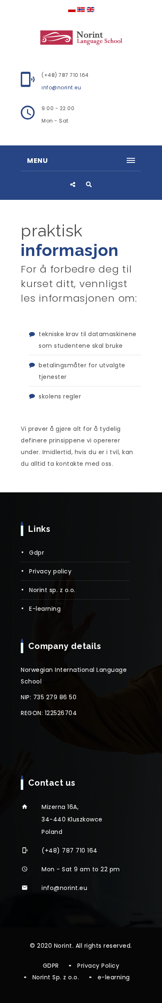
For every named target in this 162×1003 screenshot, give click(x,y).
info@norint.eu (61, 87)
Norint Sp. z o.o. (52, 590)
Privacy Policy (50, 571)
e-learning (45, 609)
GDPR (36, 552)
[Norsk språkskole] (81, 37)
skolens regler (60, 396)
